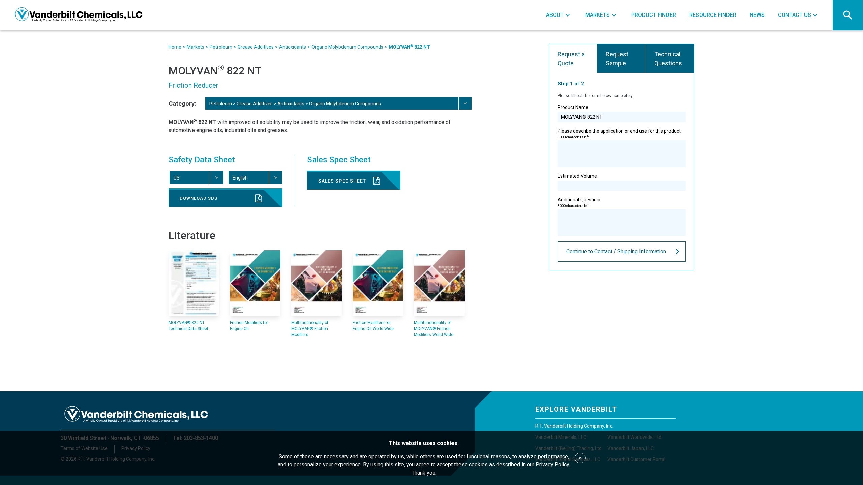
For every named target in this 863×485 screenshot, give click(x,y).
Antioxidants (292, 47)
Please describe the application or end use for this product (619, 133)
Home (175, 47)
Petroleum (221, 47)
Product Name (573, 107)
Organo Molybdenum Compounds (347, 47)
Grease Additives (256, 47)
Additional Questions (580, 202)
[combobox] (338, 103)
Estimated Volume (577, 176)
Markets (195, 47)
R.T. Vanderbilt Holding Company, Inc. (574, 426)
